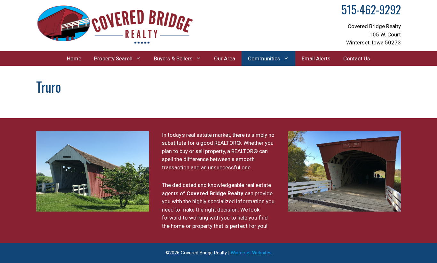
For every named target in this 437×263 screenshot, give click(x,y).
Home (74, 58)
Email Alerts (316, 58)
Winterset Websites (251, 253)
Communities (264, 58)
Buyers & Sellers (173, 58)
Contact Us (356, 58)
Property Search (113, 58)
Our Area (224, 58)
